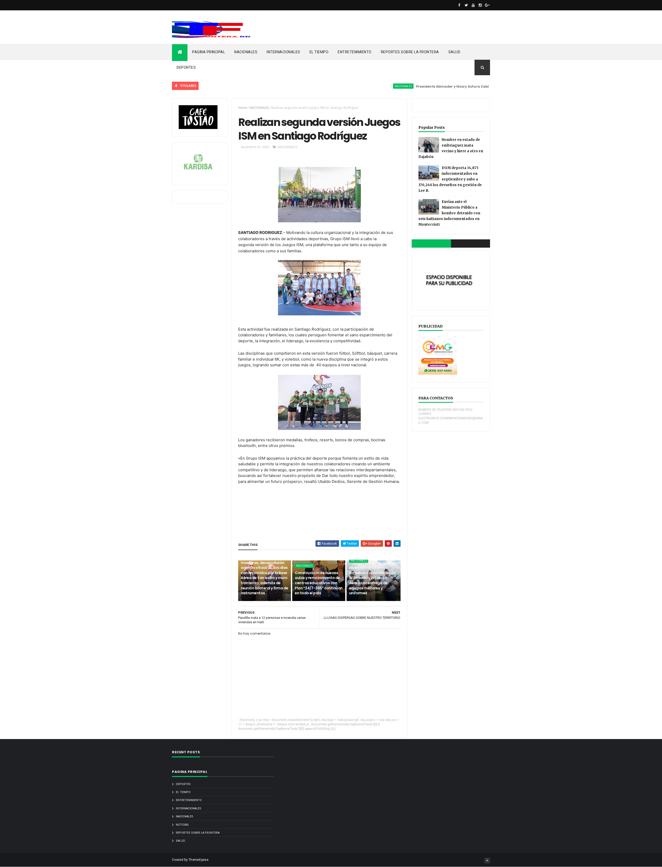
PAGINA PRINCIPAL (208, 52)
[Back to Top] (487, 860)
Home (242, 107)
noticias (182, 824)
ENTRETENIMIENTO (355, 52)
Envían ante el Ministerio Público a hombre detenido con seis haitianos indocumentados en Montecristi (449, 213)
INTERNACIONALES (283, 52)
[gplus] (487, 5)
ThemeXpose (198, 860)
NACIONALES (245, 52)
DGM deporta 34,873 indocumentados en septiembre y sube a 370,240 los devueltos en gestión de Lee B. (450, 179)
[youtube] (473, 5)
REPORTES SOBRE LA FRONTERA (410, 52)
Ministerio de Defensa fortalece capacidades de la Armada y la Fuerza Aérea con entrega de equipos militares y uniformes (372, 580)
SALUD (454, 52)
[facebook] (459, 5)
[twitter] (466, 5)
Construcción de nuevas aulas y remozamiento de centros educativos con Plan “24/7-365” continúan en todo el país (318, 583)
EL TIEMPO (319, 52)
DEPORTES (186, 67)
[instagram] (480, 5)
